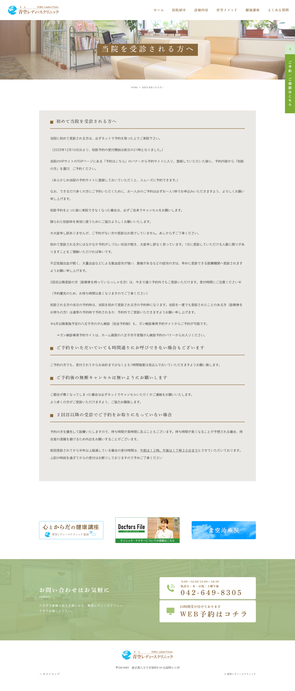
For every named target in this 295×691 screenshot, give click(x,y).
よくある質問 (278, 10)
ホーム (159, 10)
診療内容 (201, 10)
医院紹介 (179, 10)
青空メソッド (227, 10)
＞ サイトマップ (49, 674)
